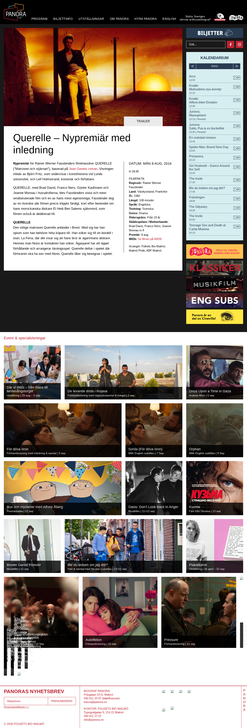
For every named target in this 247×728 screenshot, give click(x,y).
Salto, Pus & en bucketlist (206, 128)
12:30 (192, 106)
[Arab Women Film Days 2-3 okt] (5, 667)
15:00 (192, 150)
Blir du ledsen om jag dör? (207, 188)
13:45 (192, 141)
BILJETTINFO (63, 18)
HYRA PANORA (145, 18)
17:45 (192, 191)
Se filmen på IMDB (150, 239)
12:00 (192, 80)
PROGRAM (39, 18)
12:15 (192, 93)
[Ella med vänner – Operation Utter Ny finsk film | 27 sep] (13, 660)
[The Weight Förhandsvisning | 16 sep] (241, 578)
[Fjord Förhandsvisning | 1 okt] (20, 660)
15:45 (192, 173)
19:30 (192, 210)
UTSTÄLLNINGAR (91, 18)
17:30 (192, 182)
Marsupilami (197, 115)
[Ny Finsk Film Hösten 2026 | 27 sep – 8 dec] (19, 653)
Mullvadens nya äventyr (205, 89)
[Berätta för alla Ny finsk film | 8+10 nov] (26, 667)
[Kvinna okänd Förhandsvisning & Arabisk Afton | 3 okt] (19, 667)
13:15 (192, 119)
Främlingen (197, 197)
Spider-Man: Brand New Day (208, 147)
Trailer (143, 121)
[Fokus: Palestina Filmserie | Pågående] (12, 674)
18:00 (192, 201)
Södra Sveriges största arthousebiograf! (195, 18)
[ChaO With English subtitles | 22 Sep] (5, 653)
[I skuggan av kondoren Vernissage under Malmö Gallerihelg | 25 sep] (12, 653)
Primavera (196, 156)
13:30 (192, 132)
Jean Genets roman (83, 169)
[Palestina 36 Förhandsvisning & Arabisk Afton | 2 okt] (12, 667)
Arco (192, 76)
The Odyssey (198, 206)
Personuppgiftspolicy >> (16, 707)
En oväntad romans (202, 137)
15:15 (192, 160)
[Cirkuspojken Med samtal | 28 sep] (26, 653)
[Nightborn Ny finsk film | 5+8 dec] (5, 674)
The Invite (196, 178)
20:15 (192, 232)
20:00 (192, 219)
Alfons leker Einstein (203, 102)
